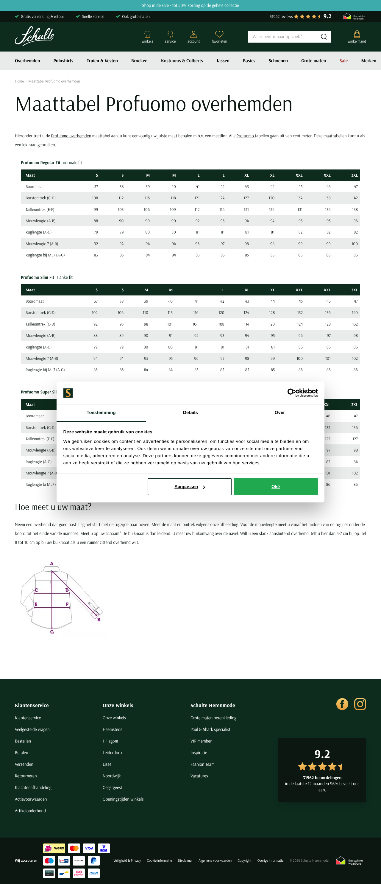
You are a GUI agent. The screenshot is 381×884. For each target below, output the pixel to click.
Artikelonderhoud (30, 810)
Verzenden (24, 764)
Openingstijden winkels (123, 799)
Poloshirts (64, 61)
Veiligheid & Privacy (127, 860)
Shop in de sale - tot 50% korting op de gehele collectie (190, 5)
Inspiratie (198, 752)
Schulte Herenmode (212, 705)
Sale (344, 61)
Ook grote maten (136, 16)
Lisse (107, 764)
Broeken (139, 61)
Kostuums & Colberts (182, 61)
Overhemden (27, 61)
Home (19, 81)
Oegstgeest (112, 787)
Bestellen (23, 741)
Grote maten (313, 61)
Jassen (222, 61)
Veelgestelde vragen (32, 729)
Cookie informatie (159, 860)
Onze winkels (118, 705)
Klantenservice (32, 705)
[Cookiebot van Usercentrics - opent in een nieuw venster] (292, 393)
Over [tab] (280, 412)
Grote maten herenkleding (213, 717)
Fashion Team (202, 764)
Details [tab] (190, 412)
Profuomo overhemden (71, 135)
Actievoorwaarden (31, 799)
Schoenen (278, 61)
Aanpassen (186, 486)
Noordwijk (112, 776)
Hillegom (110, 741)
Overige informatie (270, 860)
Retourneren (26, 776)
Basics (249, 61)
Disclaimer (185, 860)
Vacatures (199, 776)
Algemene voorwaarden (215, 860)
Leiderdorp (112, 752)
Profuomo (246, 135)
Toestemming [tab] (101, 412)
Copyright (244, 860)
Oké (275, 486)
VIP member (201, 741)
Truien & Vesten (102, 61)
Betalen (21, 752)
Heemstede (112, 729)
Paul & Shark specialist (210, 729)
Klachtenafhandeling (33, 787)
